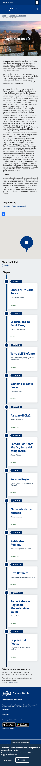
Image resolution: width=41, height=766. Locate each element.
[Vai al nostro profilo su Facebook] (3, 733)
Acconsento (8, 760)
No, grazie (22, 760)
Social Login (13, 682)
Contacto (9, 744)
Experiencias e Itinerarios (17, 15)
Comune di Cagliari (8, 2)
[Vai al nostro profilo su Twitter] (11, 733)
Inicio (4, 15)
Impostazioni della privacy (20, 742)
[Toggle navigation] (3, 9)
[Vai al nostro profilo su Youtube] (15, 733)
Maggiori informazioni (9, 755)
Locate (3, 214)
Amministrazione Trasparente (12, 700)
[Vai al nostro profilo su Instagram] (7, 733)
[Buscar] (37, 9)
